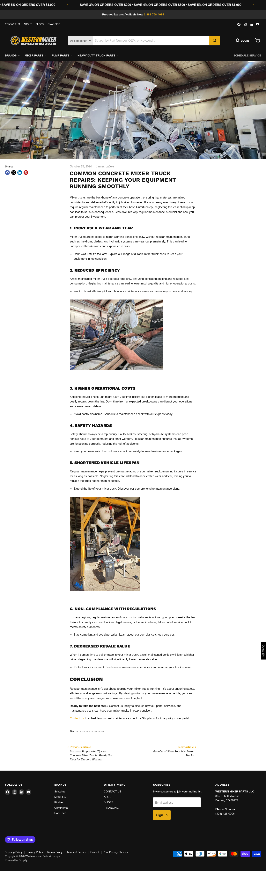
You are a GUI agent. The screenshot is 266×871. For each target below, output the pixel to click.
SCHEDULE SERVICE (247, 55)
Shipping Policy (13, 852)
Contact (94, 852)
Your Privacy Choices (115, 852)
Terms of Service (76, 852)
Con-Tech (60, 813)
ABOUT (28, 24)
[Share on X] (13, 172)
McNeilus (60, 797)
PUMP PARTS (61, 55)
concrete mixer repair (92, 731)
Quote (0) (263, 651)
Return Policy (55, 852)
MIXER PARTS (34, 55)
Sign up (161, 815)
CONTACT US (12, 24)
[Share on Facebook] (7, 172)
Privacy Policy (35, 852)
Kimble (58, 802)
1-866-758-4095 (154, 14)
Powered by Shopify (16, 860)
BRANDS (11, 55)
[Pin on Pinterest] (26, 172)
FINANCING (54, 24)
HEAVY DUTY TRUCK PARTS (97, 55)
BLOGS (40, 24)
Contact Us (77, 718)
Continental (61, 807)
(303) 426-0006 (225, 813)
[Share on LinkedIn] (19, 172)
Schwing (59, 791)
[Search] (214, 40)
